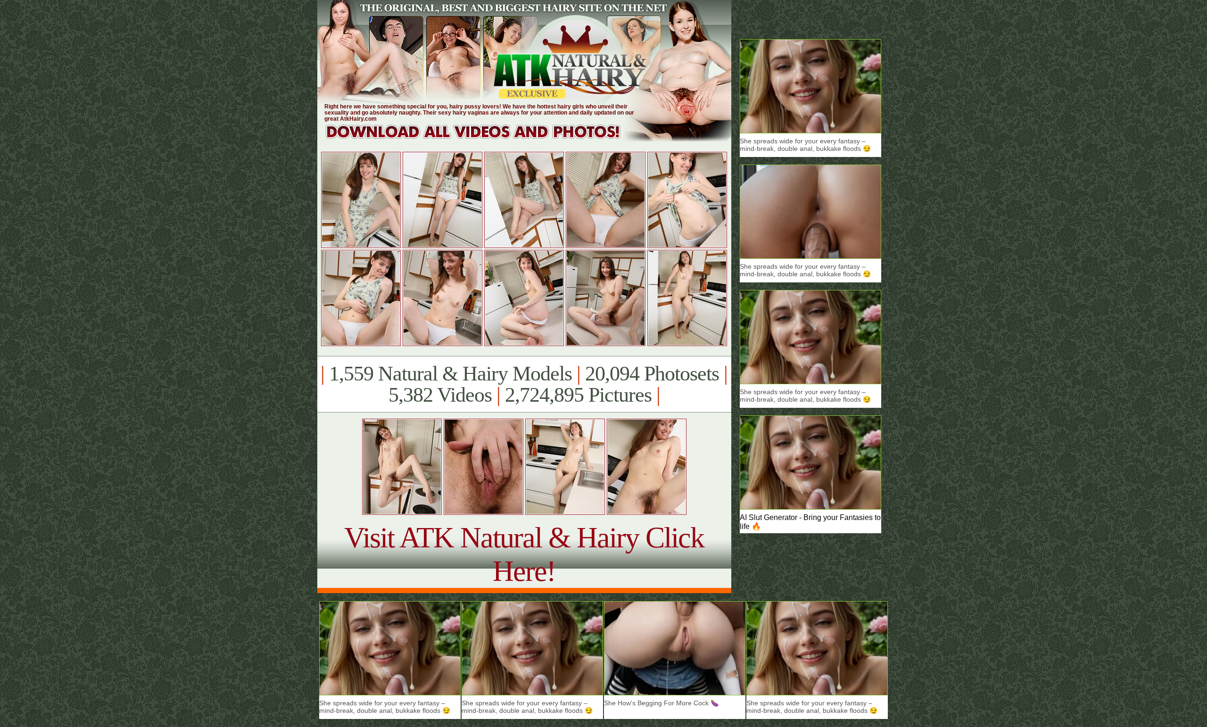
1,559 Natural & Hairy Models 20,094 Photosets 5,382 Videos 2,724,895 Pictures (524, 384)
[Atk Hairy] (482, 139)
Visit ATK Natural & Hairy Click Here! (524, 554)
